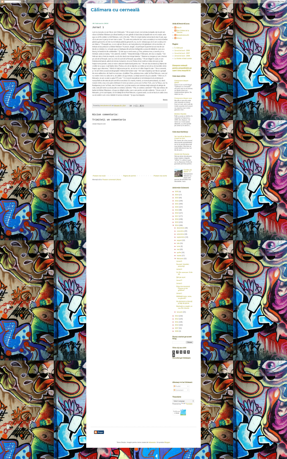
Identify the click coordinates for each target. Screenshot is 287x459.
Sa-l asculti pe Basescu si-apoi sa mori (182, 137)
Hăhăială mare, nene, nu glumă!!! (184, 297)
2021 (177, 204)
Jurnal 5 (179, 261)
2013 (177, 316)
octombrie (180, 234)
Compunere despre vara (183, 98)
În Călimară (178, 48)
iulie (178, 243)
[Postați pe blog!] (136, 106)
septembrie (181, 237)
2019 (177, 210)
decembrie (181, 228)
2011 (177, 322)
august (179, 240)
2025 (177, 191)
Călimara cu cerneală (115, 9)
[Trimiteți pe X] (139, 106)
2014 (177, 225)
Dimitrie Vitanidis (180, 114)
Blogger (167, 442)
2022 (177, 201)
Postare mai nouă (99, 176)
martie (179, 255)
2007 (177, 328)
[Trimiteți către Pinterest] (143, 106)
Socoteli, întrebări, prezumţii (182, 265)
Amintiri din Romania (181, 154)
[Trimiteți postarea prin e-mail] (130, 105)
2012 (177, 319)
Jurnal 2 (179, 283)
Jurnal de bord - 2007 (182, 53)
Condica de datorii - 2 (188, 171)
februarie (180, 258)
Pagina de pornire (129, 176)
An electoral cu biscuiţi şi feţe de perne (184, 302)
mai (178, 249)
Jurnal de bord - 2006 (182, 50)
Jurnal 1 (179, 293)
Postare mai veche (160, 176)
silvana (179, 38)
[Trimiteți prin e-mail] (134, 106)
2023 (177, 198)
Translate (189, 404)
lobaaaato (152, 442)
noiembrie (180, 231)
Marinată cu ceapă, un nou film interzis (184, 307)
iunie (179, 246)
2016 (177, 219)
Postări (177, 386)
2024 (177, 195)
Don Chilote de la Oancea (183, 31)
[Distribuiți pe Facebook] (141, 106)
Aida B (179, 27)
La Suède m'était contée (183, 58)
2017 (177, 216)
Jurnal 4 (179, 269)
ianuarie (180, 312)
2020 (177, 207)
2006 (177, 331)
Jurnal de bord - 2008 (182, 56)
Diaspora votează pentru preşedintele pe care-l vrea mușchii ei (182, 68)
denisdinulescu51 (183, 35)
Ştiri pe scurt (180, 277)
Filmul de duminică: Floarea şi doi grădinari (183, 288)
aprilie (179, 252)
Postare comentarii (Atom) (111, 179)
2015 (177, 222)
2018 (177, 213)
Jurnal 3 (179, 280)
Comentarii (179, 390)
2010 (177, 325)
